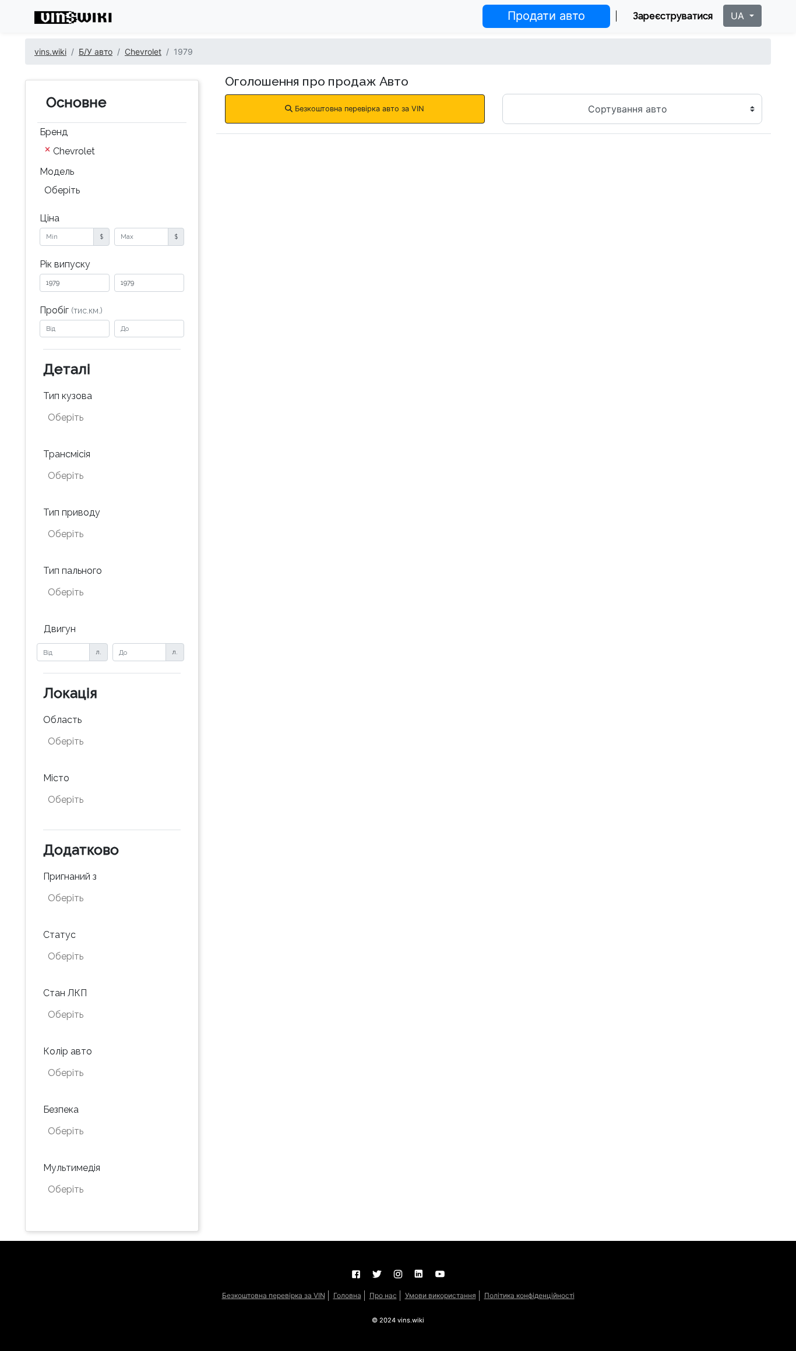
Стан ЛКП (65, 993)
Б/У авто (95, 52)
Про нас (383, 1295)
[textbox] (105, 418)
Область (62, 719)
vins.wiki (50, 52)
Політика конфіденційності (529, 1295)
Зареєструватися (673, 16)
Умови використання (440, 1295)
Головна (347, 1295)
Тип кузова (67, 395)
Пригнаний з (70, 876)
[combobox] (112, 152)
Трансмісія (66, 454)
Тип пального (72, 570)
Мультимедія (71, 1167)
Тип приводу (71, 512)
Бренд (54, 131)
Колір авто (67, 1051)
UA (739, 16)
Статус (59, 934)
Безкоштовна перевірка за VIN (273, 1295)
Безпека (61, 1109)
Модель (57, 171)
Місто (56, 778)
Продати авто (546, 16)
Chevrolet (143, 52)
